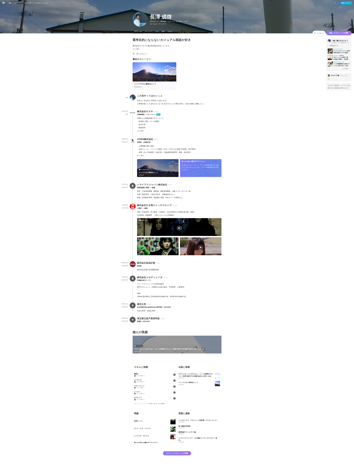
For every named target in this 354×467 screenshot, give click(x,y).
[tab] (138, 31)
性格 (163, 31)
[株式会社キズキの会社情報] (133, 113)
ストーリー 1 (148, 31)
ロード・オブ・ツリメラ (147, 240)
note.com (139, 346)
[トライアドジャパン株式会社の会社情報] (133, 186)
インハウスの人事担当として (148, 172)
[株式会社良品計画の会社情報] (133, 264)
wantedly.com (145, 169)
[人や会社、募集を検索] (335, 3)
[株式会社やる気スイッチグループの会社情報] (133, 206)
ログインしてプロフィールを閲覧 (177, 453)
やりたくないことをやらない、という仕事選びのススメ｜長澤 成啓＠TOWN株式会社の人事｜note (167, 349)
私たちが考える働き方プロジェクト (193, 161)
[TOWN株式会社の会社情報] (133, 140)
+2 (142, 54)
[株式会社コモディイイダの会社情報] (133, 279)
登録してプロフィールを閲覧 (338, 33)
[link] (158, 168)
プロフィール (138, 31)
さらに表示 (136, 49)
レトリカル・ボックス (188, 240)
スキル (157, 31)
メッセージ (320, 33)
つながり (170, 31)
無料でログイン (345, 3)
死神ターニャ (143, 220)
